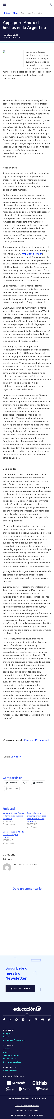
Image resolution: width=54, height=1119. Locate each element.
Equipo (6, 1033)
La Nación (16, 756)
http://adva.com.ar (32, 253)
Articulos (7, 859)
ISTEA (6, 1037)
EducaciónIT (33, 864)
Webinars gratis (11, 1055)
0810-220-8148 (38, 1098)
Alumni (6, 1049)
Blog (15, 13)
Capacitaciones (11, 1071)
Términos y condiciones (27, 1110)
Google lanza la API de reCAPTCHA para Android (13, 835)
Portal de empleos (12, 1062)
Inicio (7, 13)
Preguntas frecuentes (14, 1040)
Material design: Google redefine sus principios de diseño (13, 816)
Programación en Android (37, 740)
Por (10, 35)
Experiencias (9, 1059)
